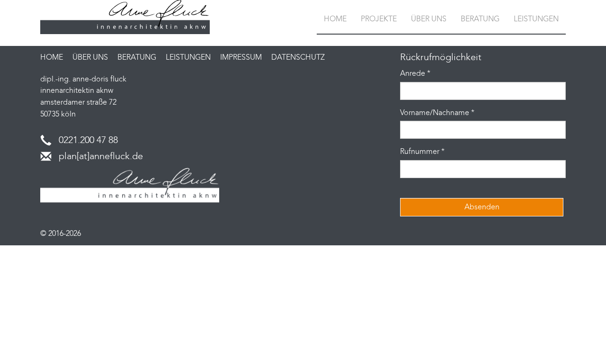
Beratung (480, 18)
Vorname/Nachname (437, 112)
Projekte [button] (379, 18)
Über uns (428, 18)
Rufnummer (422, 151)
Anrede (415, 73)
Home (335, 18)
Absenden (481, 206)
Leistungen (536, 18)
